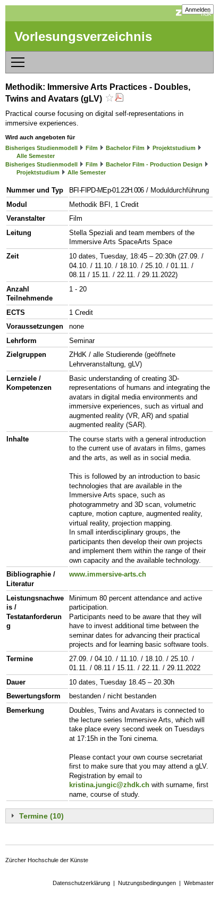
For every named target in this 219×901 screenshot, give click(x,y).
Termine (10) (41, 816)
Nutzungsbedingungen (147, 883)
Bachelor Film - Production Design (154, 164)
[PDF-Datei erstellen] (119, 98)
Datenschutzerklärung (81, 883)
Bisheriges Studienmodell (41, 148)
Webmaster (199, 883)
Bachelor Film (125, 148)
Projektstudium (174, 148)
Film (92, 148)
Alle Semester (35, 156)
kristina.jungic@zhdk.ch (109, 785)
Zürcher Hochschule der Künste (46, 860)
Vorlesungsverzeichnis (83, 36)
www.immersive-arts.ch (107, 574)
